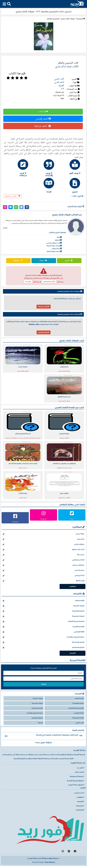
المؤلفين (77, 527)
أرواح (58, 237)
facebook (15, 522)
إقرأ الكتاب (42, 111)
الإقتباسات (80, 810)
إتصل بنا (28, 281)
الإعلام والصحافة (78, 642)
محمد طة (80, 555)
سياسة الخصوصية (76, 776)
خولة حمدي (80, 534)
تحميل (67, 260)
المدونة (40, 723)
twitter (72, 519)
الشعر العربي (59, 82)
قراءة (42, 260)
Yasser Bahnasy (50, 862)
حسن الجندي (79, 570)
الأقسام (77, 593)
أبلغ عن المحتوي (49, 281)
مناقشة (16, 260)
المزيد (5, 228)
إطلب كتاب (79, 772)
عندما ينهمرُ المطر (53, 251)
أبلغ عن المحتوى (11, 196)
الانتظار (57, 240)
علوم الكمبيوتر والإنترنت (75, 637)
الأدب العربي (59, 79)
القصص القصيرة (78, 626)
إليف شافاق (80, 581)
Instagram (43, 519)
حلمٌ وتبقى (56, 248)
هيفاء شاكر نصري (68, 19)
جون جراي (80, 539)
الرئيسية (79, 19)
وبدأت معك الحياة (53, 246)
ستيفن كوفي (79, 544)
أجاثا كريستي (79, 575)
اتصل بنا (80, 768)
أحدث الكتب (78, 793)
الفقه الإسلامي (79, 632)
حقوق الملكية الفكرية (75, 781)
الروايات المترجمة (78, 616)
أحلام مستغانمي (78, 560)
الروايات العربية (78, 606)
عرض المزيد (78, 157)
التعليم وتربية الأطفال (76, 621)
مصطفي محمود (78, 565)
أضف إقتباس (41, 119)
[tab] (69, 166)
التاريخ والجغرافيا (78, 647)
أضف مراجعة (40, 126)
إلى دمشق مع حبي (53, 243)
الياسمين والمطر (53, 19)
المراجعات (79, 806)
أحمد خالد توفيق (78, 549)
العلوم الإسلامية (78, 611)
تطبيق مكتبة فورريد (76, 785)
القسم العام (79, 600)
